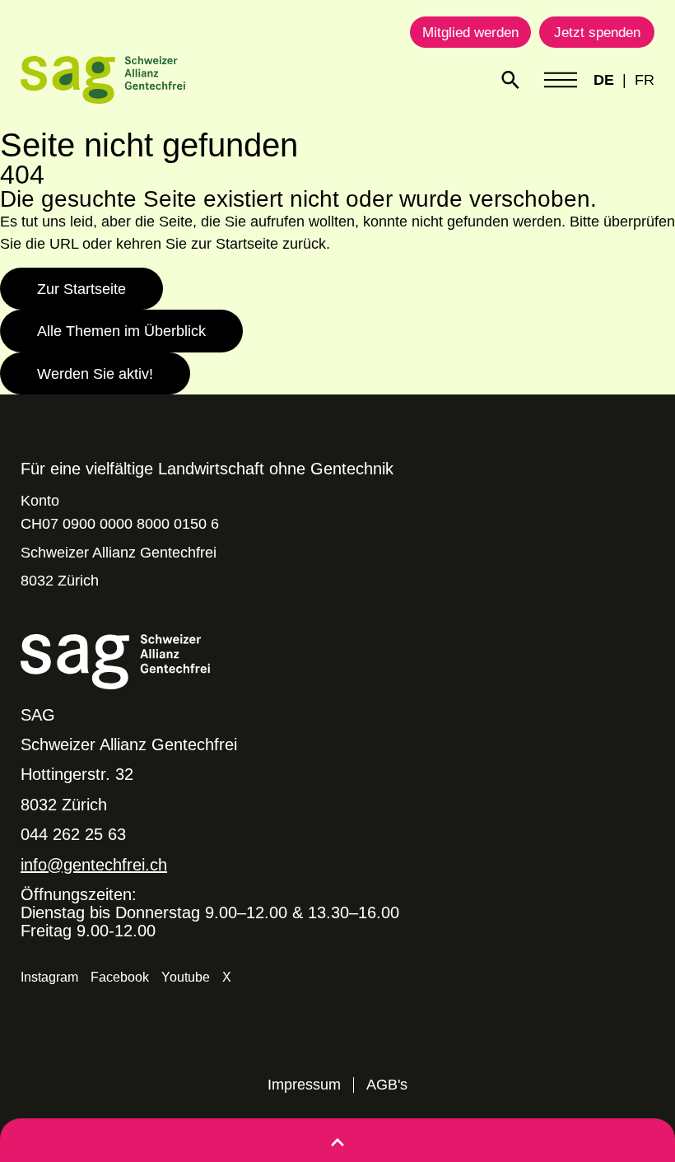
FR (644, 80)
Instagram (49, 977)
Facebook (120, 977)
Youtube (185, 977)
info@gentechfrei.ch (94, 865)
